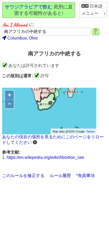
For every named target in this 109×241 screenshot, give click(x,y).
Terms (90, 131)
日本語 (95, 6)
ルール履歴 (60, 175)
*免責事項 (85, 175)
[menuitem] (93, 6)
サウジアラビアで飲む (28, 6)
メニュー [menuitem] (89, 13)
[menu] (93, 9)
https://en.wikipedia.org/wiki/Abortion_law (45, 157)
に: (31, 24)
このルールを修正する (23, 175)
